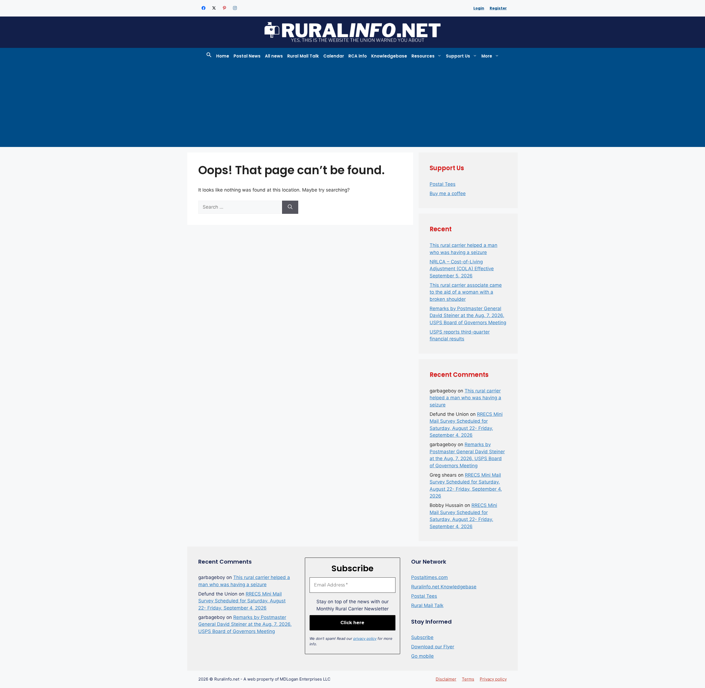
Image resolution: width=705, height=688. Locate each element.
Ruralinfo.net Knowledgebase (443, 586)
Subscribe (422, 637)
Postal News (247, 56)
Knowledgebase (389, 56)
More (486, 56)
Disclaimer (446, 679)
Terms (468, 679)
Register (498, 8)
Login (478, 8)
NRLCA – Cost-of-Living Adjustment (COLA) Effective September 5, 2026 (462, 269)
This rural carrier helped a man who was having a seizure (465, 398)
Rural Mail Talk (303, 56)
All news (274, 56)
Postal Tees (442, 184)
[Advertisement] (352, 105)
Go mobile (422, 656)
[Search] (290, 207)
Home (222, 56)
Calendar (333, 56)
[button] (209, 56)
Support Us (458, 56)
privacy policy (364, 638)
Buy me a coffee (448, 193)
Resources (423, 56)
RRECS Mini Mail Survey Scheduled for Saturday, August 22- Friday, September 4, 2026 (242, 601)
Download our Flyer (432, 646)
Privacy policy (493, 679)
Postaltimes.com (429, 577)
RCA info (357, 56)
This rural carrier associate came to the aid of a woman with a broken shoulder (466, 292)
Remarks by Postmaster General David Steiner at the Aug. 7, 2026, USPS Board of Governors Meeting (468, 315)
